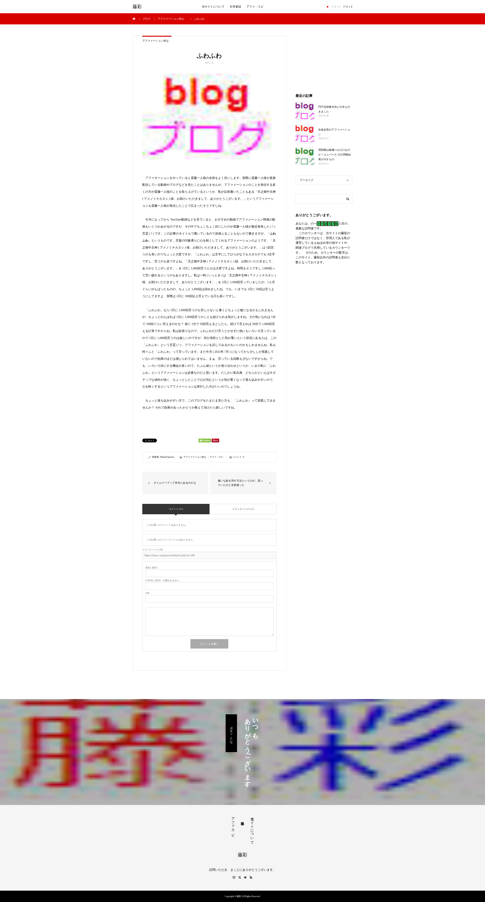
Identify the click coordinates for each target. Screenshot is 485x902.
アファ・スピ (255, 6)
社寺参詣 (235, 6)
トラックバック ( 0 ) (243, 509)
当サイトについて (213, 6)
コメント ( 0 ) (176, 508)
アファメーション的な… (156, 40)
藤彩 (137, 6)
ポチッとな (231, 733)
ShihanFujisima (167, 457)
